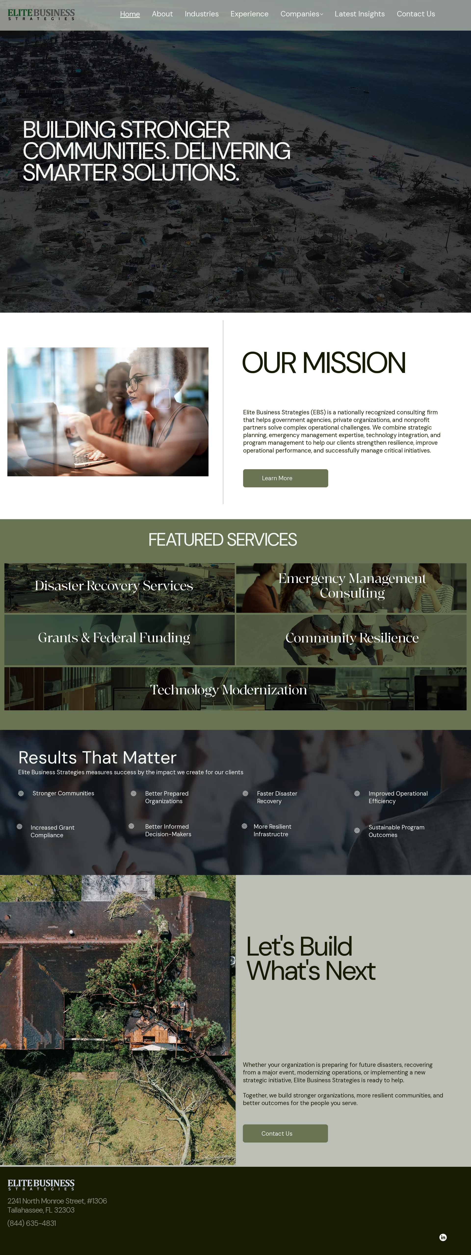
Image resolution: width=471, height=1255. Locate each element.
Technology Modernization (228, 690)
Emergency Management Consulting (352, 586)
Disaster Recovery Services (114, 586)
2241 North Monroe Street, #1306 (57, 1201)
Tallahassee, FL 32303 (41, 1210)
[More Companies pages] (321, 14)
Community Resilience (352, 638)
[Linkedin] (443, 1237)
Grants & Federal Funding (114, 638)
